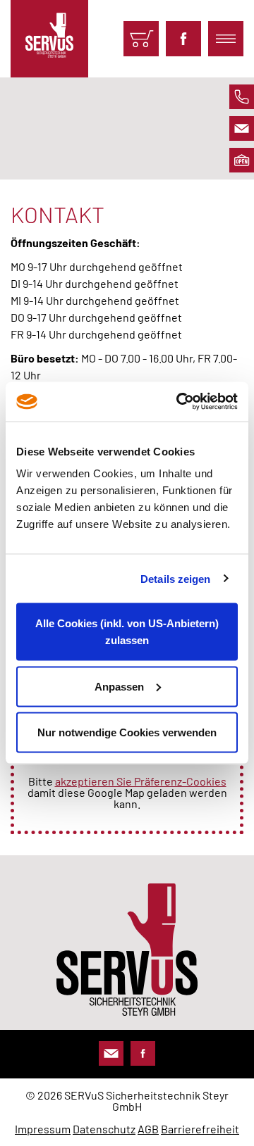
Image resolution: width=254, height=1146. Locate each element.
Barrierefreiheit (200, 1128)
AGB (148, 1128)
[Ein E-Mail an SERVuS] (241, 128)
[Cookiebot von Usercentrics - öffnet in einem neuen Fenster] (179, 402)
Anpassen (119, 686)
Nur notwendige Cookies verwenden (127, 732)
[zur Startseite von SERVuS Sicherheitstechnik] (49, 38)
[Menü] (225, 38)
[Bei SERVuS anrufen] (241, 96)
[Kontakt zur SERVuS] (111, 1053)
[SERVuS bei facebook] (183, 38)
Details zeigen (175, 578)
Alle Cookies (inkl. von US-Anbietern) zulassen (127, 631)
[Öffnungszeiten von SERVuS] (241, 160)
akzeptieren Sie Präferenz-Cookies (140, 781)
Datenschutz (104, 1128)
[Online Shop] (141, 38)
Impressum (43, 1128)
